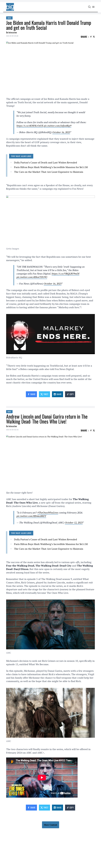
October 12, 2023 (74, 522)
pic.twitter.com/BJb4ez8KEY (31, 516)
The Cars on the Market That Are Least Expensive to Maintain (48, 172)
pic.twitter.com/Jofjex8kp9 (57, 125)
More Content (50, 824)
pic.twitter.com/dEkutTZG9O (32, 277)
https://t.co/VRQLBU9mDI (65, 273)
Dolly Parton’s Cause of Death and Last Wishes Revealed (45, 162)
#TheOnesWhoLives (47, 512)
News (9, 18)
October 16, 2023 (61, 132)
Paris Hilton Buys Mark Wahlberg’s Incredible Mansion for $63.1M (51, 167)
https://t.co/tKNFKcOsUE (30, 125)
